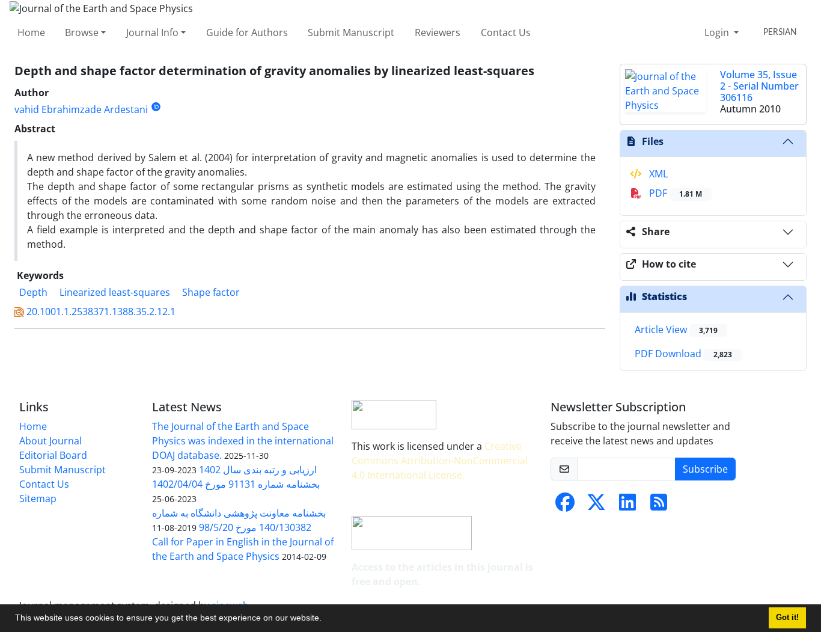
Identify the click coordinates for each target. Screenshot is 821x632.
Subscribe (705, 469)
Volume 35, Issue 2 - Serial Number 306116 (759, 86)
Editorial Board (53, 455)
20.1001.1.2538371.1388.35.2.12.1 (100, 311)
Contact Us (506, 32)
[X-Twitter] (596, 505)
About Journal (50, 440)
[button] (326, 619)
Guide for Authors (247, 32)
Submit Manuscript (351, 32)
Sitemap (37, 498)
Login (717, 32)
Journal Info (152, 32)
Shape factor (211, 292)
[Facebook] (565, 505)
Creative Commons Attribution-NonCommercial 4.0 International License (440, 461)
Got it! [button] (787, 617)
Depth (33, 292)
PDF (674, 193)
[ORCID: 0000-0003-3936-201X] (156, 107)
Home (31, 32)
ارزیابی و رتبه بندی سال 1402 (258, 469)
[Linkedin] (627, 505)
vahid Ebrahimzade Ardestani (81, 109)
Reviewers (437, 32)
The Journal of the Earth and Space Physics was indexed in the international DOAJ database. (243, 441)
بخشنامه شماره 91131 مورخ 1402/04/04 (236, 484)
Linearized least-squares (115, 292)
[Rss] (658, 505)
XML (657, 173)
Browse (82, 32)
